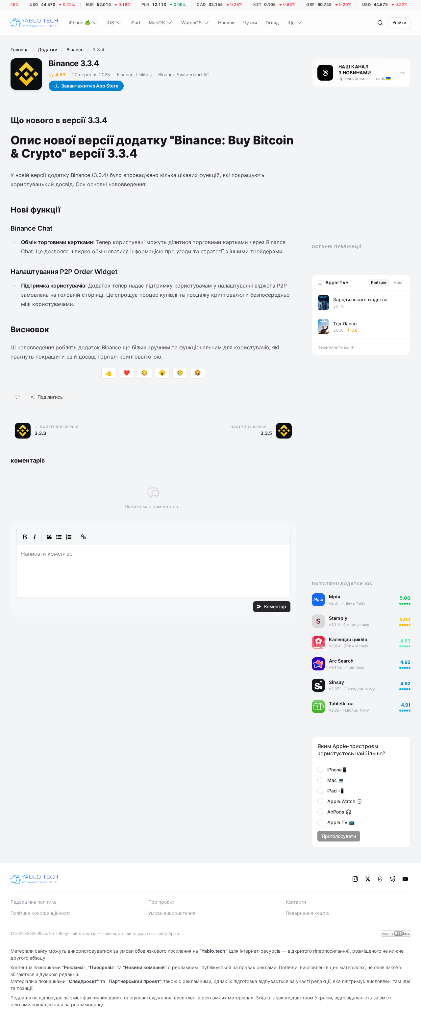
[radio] (320, 770)
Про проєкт (161, 902)
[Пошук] (380, 22)
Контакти (296, 902)
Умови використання (171, 913)
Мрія (334, 596)
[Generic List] (59, 537)
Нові (398, 282)
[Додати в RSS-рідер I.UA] (396, 933)
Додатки (47, 49)
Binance (75, 49)
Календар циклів (348, 639)
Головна (20, 49)
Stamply (338, 618)
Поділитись (50, 397)
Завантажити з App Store (89, 85)
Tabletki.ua (341, 703)
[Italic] (34, 537)
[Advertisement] (361, 171)
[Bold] (25, 537)
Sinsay (336, 682)
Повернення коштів (307, 913)
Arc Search (341, 661)
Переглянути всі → (335, 347)
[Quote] (49, 537)
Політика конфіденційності (40, 913)
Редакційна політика (34, 902)
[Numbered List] (69, 537)
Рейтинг (379, 282)
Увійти (399, 22)
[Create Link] (83, 537)
